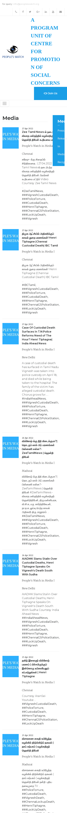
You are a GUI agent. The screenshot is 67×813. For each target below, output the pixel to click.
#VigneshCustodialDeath (40, 703)
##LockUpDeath (35, 214)
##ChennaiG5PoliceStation (41, 210)
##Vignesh (31, 218)
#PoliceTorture (33, 707)
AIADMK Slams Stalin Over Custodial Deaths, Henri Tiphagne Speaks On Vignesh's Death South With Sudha (39, 566)
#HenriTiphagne (34, 715)
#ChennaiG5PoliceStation (40, 719)
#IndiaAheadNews (35, 617)
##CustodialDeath (36, 202)
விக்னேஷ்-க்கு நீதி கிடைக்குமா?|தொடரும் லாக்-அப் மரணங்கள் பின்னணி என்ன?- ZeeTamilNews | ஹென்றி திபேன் (39, 449)
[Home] (13, 51)
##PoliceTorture (34, 198)
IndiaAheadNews (35, 398)
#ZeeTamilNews (34, 516)
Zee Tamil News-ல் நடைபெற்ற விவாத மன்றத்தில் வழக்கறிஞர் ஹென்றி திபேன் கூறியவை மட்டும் (40, 135)
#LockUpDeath (34, 723)
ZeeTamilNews (33, 191)
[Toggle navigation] (4, 103)
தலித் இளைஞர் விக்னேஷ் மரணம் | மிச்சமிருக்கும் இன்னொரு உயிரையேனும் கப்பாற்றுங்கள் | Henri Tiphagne (35, 668)
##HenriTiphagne (35, 206)
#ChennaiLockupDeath (39, 801)
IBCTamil (29, 285)
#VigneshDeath (34, 797)
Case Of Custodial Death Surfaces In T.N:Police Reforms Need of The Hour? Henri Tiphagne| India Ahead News (38, 335)
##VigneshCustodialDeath (41, 195)
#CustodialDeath (35, 711)
